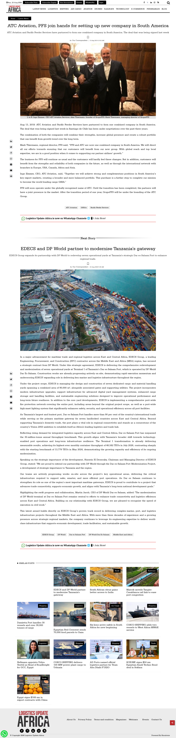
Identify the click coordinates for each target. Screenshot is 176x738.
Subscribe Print (31, 2)
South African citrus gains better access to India (104, 591)
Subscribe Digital (49, 2)
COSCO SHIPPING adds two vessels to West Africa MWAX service (142, 627)
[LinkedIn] (11, 141)
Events (79, 2)
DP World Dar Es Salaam (99, 534)
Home (13, 18)
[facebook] (11, 153)
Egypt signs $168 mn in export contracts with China (32, 698)
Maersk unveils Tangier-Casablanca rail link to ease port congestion (141, 592)
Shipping (79, 571)
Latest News (23, 18)
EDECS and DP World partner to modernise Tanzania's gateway (88, 248)
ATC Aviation (71, 207)
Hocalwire (166, 735)
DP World (61, 534)
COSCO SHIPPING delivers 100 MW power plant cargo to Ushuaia (70, 665)
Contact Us (156, 719)
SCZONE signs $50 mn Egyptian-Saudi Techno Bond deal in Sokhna (141, 665)
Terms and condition (104, 719)
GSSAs (84, 207)
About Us (71, 719)
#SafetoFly (89, 2)
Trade (117, 571)
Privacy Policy (85, 719)
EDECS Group (48, 534)
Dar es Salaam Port (77, 534)
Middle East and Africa (122, 534)
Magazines (121, 719)
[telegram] (11, 164)
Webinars (133, 719)
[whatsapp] (11, 159)
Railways (152, 571)
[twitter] (11, 147)
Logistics (79, 606)
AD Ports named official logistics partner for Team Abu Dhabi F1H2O (104, 665)
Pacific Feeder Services (100, 207)
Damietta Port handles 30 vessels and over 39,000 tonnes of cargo (31, 625)
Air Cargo (115, 606)
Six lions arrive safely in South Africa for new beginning (106, 626)
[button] (88, 37)
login (100, 2)
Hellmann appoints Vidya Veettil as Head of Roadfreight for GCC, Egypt (33, 665)
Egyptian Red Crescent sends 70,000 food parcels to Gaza (70, 631)
